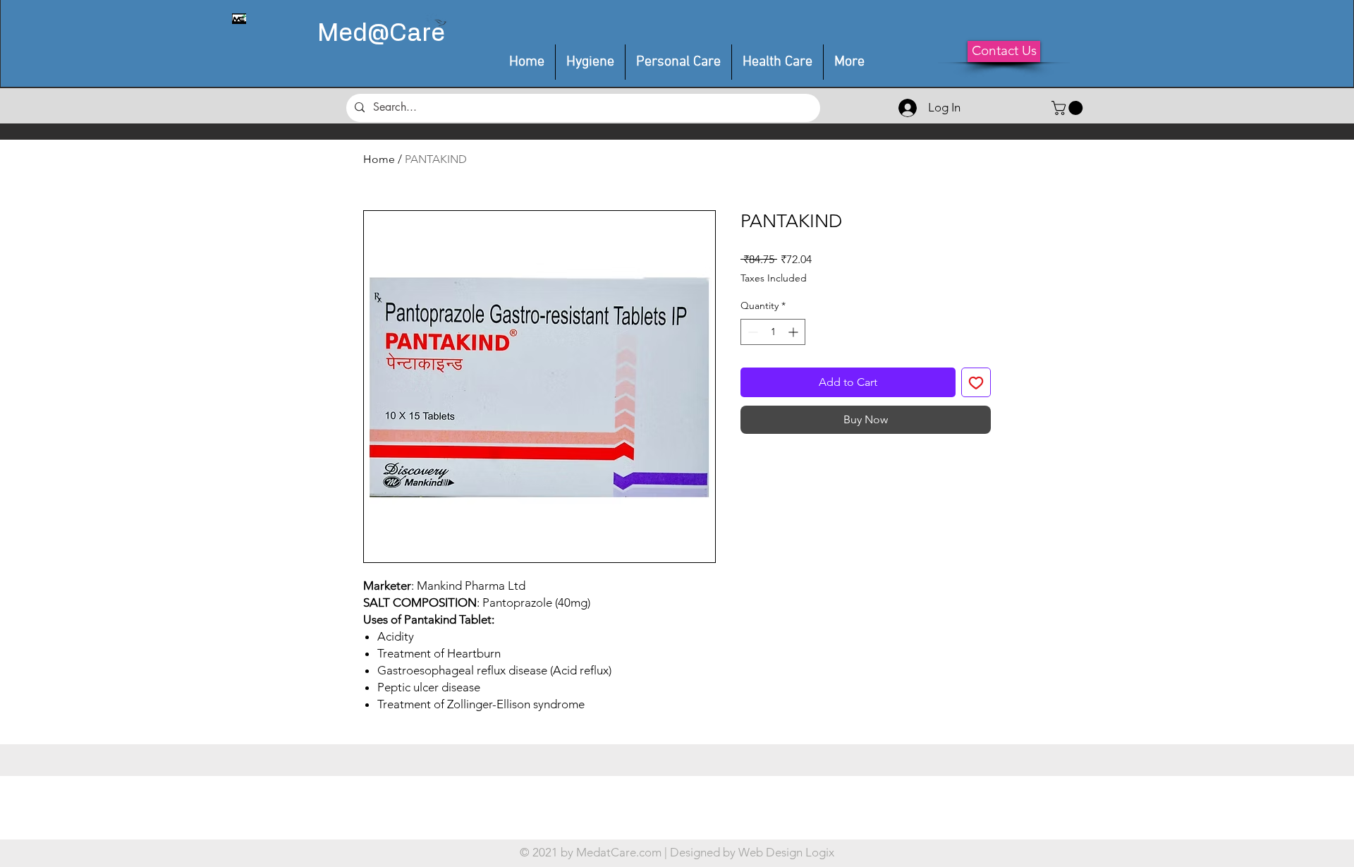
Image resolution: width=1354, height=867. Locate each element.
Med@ (353, 34)
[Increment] (794, 332)
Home (379, 159)
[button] (678, 62)
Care (417, 34)
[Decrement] (751, 332)
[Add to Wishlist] (976, 382)
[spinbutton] (773, 332)
